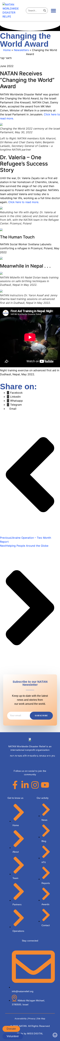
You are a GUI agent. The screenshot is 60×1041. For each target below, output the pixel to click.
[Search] (45, 11)
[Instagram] (35, 785)
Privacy (31, 1018)
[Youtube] (45, 785)
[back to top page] (55, 1034)
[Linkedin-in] (25, 785)
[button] (53, 10)
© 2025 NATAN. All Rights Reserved (30, 1026)
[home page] (12, 11)
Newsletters (21, 50)
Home (7, 50)
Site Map (41, 1018)
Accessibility (20, 1018)
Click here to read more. (23, 202)
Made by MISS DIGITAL (30, 1033)
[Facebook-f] (15, 785)
